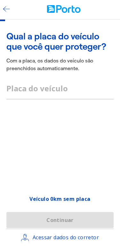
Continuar (60, 220)
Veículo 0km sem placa (59, 198)
